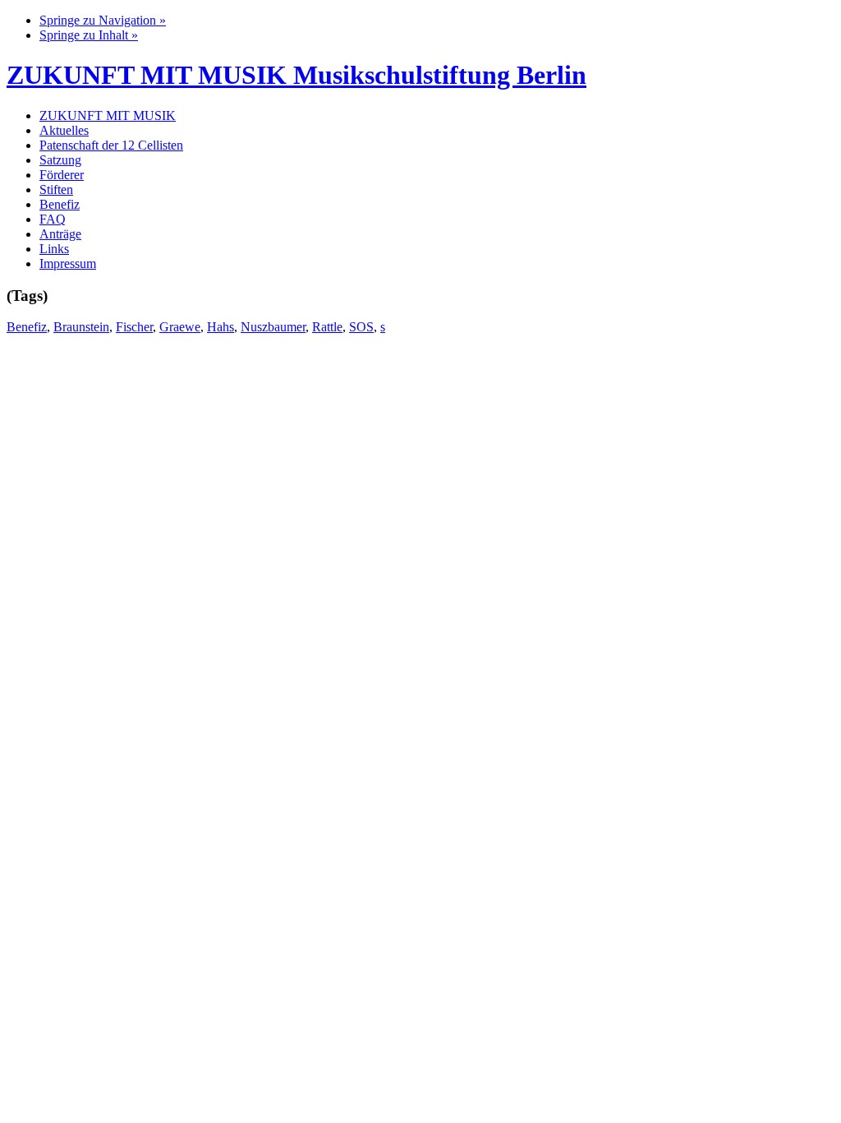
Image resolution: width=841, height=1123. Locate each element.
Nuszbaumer (273, 327)
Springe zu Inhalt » (88, 35)
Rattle (327, 327)
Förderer (61, 175)
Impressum (67, 263)
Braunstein (81, 327)
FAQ (52, 219)
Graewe (179, 327)
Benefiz (59, 204)
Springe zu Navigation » (102, 20)
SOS (361, 327)
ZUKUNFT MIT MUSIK (107, 115)
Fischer (134, 327)
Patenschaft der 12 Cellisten (111, 145)
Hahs (220, 327)
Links (54, 249)
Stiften (56, 189)
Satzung (60, 160)
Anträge (60, 234)
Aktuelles (64, 130)
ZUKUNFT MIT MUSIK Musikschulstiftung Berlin (296, 75)
